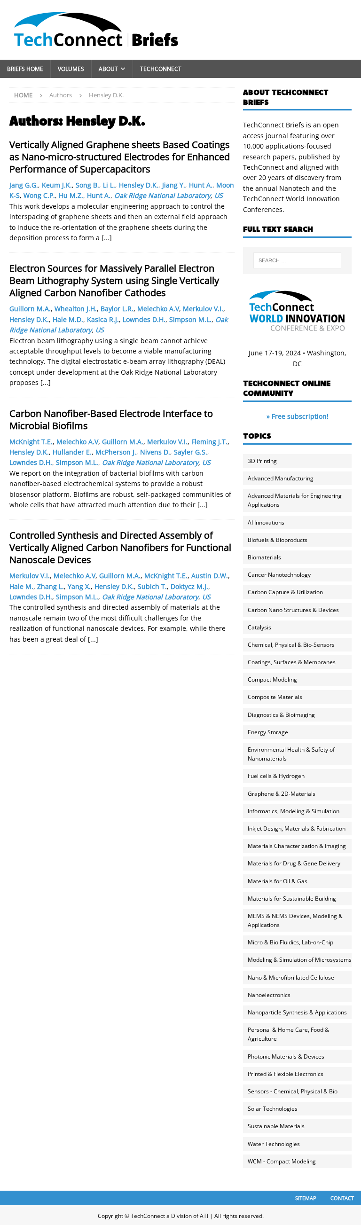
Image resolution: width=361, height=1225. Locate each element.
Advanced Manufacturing (281, 478)
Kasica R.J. (103, 319)
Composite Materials (275, 697)
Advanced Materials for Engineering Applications (295, 500)
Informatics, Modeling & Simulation (293, 811)
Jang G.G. (23, 185)
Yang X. (79, 586)
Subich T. (152, 586)
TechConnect (160, 69)
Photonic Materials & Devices (286, 1056)
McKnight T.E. (31, 441)
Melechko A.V (158, 308)
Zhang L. (50, 586)
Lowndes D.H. (144, 319)
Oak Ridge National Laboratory (162, 195)
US (218, 195)
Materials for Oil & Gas (277, 881)
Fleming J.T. (209, 441)
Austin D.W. (209, 575)
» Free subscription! (298, 416)
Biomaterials (264, 557)
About (108, 69)
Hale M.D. (68, 319)
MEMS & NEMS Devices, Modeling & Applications (295, 920)
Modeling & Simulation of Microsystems (300, 960)
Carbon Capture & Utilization (285, 592)
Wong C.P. (39, 195)
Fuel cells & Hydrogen (276, 776)
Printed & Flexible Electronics (285, 1074)
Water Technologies (274, 1144)
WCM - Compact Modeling (282, 1161)
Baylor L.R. (117, 308)
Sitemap (305, 1197)
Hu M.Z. (71, 195)
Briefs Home (25, 69)
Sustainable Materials (276, 1126)
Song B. (87, 185)
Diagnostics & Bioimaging (281, 715)
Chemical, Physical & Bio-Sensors (291, 645)
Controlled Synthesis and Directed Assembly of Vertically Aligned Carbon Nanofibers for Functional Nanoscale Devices (120, 547)
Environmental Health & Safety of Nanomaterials (291, 754)
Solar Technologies (273, 1109)
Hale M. (21, 586)
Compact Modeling (272, 679)
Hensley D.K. (138, 185)
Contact (342, 1197)
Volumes (71, 69)
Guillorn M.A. (30, 308)
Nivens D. (155, 452)
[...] (107, 237)
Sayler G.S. (190, 452)
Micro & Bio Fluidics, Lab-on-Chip (290, 942)
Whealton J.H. (76, 308)
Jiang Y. (173, 185)
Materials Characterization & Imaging (297, 846)
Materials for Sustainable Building (292, 899)
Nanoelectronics (269, 995)
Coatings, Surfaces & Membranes (292, 662)
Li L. (109, 185)
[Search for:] (297, 260)
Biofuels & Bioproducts (277, 540)
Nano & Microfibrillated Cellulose (291, 978)
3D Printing (262, 461)
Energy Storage (268, 732)
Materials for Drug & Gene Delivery (294, 863)
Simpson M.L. (190, 319)
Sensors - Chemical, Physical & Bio (292, 1091)
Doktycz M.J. (189, 586)
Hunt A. (200, 185)
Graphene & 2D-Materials (281, 794)
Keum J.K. (57, 185)
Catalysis (259, 627)
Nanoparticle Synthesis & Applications (297, 1012)
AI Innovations (266, 522)
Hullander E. (72, 452)
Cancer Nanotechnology (279, 575)
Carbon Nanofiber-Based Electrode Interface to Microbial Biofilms (111, 419)
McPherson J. (115, 452)
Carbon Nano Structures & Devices (293, 610)
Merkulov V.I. (203, 308)
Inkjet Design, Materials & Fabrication (296, 828)
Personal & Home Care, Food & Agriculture (288, 1034)
